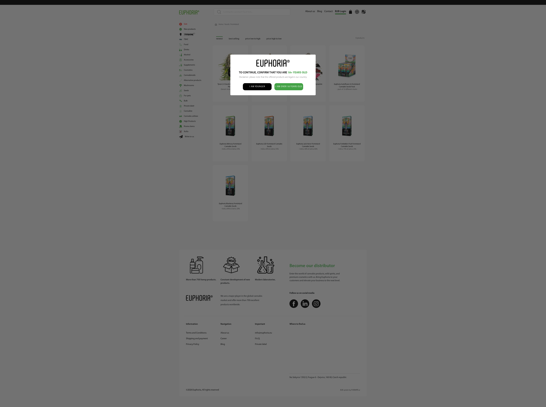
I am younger (257, 87)
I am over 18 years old (289, 87)
